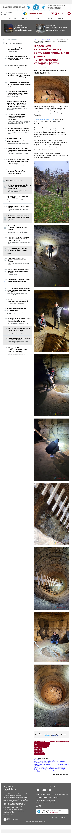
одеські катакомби (39, 754)
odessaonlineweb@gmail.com (47, 797)
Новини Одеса (38, 749)
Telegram (55, 735)
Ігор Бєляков (37, 746)
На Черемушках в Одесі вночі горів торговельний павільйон (49, 770)
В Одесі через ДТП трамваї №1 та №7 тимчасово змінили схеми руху (51, 764)
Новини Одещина (38, 752)
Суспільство (65, 741)
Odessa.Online (53, 812)
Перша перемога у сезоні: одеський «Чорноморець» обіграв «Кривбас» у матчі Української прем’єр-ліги (50, 767)
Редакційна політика (9, 814)
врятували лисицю (39, 741)
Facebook (47, 735)
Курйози (52, 741)
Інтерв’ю (25, 18)
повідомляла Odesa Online (45, 119)
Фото (50, 18)
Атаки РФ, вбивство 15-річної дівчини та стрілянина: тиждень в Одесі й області (49, 762)
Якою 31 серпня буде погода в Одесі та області (48, 760)
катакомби (45, 746)
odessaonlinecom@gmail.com (47, 802)
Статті (38, 18)
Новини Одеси (38, 750)
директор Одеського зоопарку (39, 743)
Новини (12, 18)
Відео (60, 18)
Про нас (52, 787)
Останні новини (10, 39)
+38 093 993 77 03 (43, 790)
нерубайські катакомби (40, 747)
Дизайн (54, 817)
